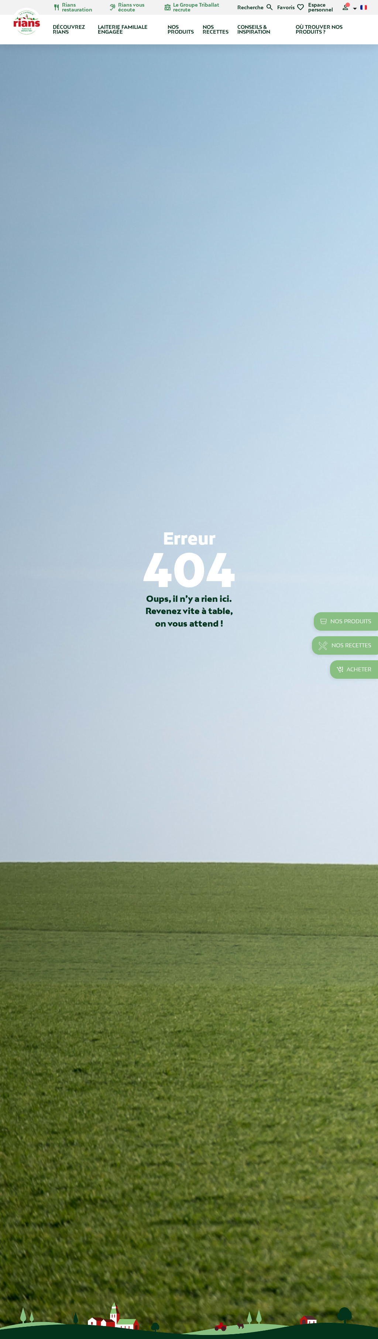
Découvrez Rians (69, 29)
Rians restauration (72, 7)
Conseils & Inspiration (253, 29)
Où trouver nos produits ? (319, 29)
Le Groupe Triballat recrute (191, 7)
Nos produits (181, 29)
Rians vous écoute (126, 7)
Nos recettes (215, 29)
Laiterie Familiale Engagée (123, 29)
